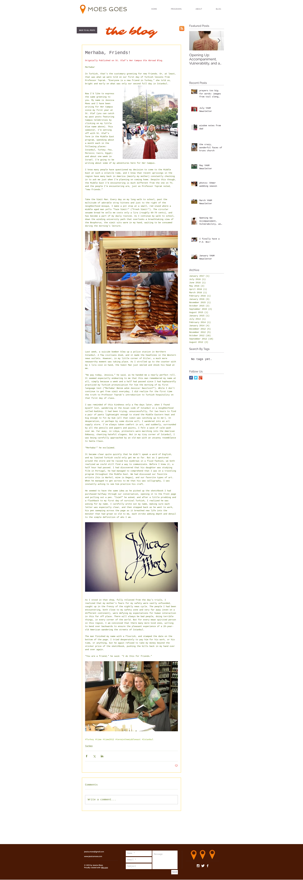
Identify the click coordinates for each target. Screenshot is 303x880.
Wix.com (104, 867)
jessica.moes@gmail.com (94, 851)
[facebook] (208, 866)
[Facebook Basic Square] (191, 378)
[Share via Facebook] (86, 756)
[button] (87, 30)
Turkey (89, 746)
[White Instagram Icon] (198, 866)
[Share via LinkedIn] (102, 756)
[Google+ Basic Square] (200, 378)
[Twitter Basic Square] (196, 378)
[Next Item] (218, 40)
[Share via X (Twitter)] (94, 756)
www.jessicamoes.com (93, 856)
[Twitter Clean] (203, 866)
